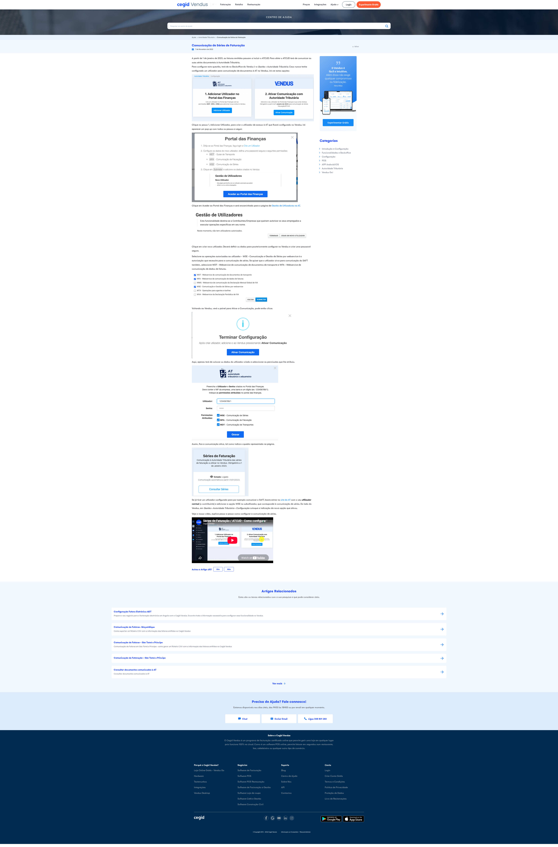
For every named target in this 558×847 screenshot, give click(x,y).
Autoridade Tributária (206, 37)
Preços (306, 4)
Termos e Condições (335, 781)
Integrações (320, 4)
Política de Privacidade (336, 787)
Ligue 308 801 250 (317, 718)
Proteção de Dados (334, 792)
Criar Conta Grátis (334, 775)
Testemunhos (200, 781)
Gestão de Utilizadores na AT (286, 205)
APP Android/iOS (330, 164)
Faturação (225, 4)
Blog (283, 770)
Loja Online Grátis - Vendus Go (209, 770)
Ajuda (334, 4)
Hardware (199, 775)
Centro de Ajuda (289, 775)
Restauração (253, 4)
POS (324, 160)
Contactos (286, 792)
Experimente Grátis (368, 4)
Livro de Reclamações (336, 798)
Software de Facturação (249, 770)
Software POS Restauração (251, 781)
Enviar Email (281, 718)
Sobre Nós (286, 781)
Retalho (239, 4)
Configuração (328, 156)
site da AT (285, 499)
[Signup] (338, 93)
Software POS (244, 775)
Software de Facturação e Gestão (254, 787)
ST (213, 4)
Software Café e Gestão (249, 798)
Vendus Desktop (202, 792)
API (283, 787)
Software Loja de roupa (249, 792)
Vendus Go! (327, 172)
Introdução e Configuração (335, 148)
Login (349, 4)
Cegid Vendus (272, 832)
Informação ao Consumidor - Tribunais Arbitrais (295, 832)
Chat (244, 718)
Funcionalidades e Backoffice (336, 152)
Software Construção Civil (250, 804)
